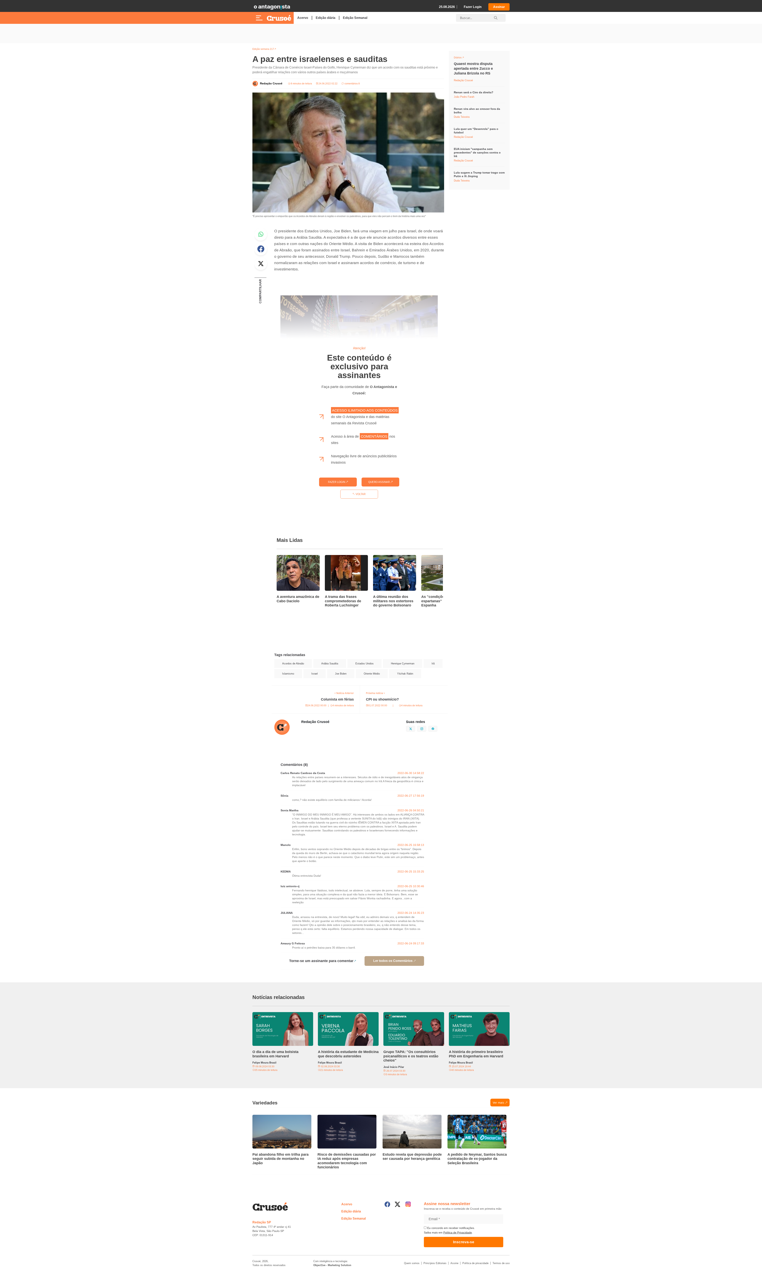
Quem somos (411, 1263)
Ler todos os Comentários (393, 960)
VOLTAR (360, 494)
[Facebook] (387, 1204)
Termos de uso (501, 1263)
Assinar (499, 7)
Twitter (260, 263)
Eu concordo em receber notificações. (450, 1228)
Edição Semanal (355, 17)
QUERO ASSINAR (379, 482)
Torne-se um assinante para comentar (321, 961)
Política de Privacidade (457, 1232)
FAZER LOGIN (337, 482)
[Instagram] (408, 1204)
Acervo (302, 17)
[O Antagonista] (271, 7)
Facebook (260, 249)
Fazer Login (473, 7)
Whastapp (260, 234)
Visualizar (461, 58)
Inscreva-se (463, 1242)
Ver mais (498, 1102)
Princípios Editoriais (434, 1263)
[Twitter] (397, 1204)
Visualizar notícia (289, 557)
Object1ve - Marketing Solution (332, 1265)
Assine (454, 1263)
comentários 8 (352, 83)
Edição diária (325, 17)
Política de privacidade (475, 1263)
